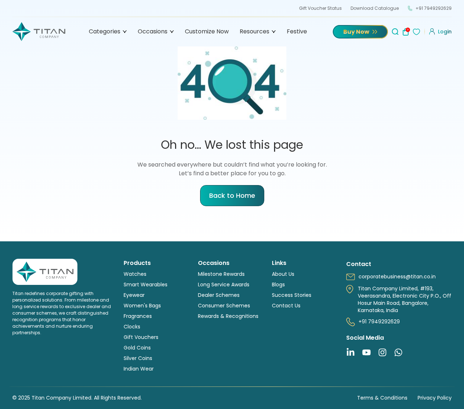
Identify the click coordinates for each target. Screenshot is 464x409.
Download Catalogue (375, 8)
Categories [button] (104, 31)
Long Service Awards (223, 284)
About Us (283, 274)
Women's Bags (142, 305)
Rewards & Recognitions (228, 316)
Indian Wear (139, 368)
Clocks (132, 326)
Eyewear (134, 295)
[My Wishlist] (416, 32)
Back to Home (232, 195)
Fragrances (138, 316)
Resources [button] (254, 31)
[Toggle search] (394, 28)
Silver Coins (138, 358)
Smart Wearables (145, 284)
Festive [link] (297, 31)
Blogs (278, 284)
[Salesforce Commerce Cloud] (38, 31)
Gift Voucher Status (320, 8)
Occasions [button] (152, 31)
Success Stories (291, 295)
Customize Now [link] (207, 31)
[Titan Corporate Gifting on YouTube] (366, 352)
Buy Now (356, 32)
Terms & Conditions (382, 397)
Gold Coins (137, 347)
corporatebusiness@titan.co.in (397, 276)
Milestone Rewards (221, 274)
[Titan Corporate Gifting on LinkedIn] (350, 352)
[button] (440, 32)
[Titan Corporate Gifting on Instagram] (382, 352)
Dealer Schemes (219, 295)
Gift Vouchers (141, 337)
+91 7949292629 (433, 8)
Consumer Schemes (224, 305)
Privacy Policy (435, 397)
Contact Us (286, 305)
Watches (135, 274)
